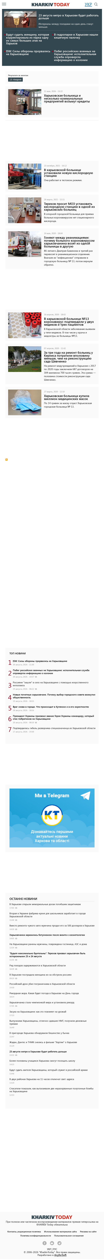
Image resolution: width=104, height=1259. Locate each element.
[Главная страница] (52, 1217)
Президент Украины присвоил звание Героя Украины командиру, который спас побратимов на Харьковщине (53, 717)
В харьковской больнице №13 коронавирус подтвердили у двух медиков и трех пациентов (69, 321)
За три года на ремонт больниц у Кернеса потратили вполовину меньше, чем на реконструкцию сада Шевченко (68, 356)
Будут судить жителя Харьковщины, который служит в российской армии (48, 1069)
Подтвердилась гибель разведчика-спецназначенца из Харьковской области (54, 728)
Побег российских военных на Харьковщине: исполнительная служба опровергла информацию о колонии (75, 55)
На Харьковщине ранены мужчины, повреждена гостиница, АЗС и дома (48, 944)
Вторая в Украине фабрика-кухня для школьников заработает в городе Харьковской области (47, 915)
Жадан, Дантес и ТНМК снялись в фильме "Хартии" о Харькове (43, 1042)
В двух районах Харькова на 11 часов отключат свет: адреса (41, 1079)
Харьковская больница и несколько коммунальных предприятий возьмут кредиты (67, 98)
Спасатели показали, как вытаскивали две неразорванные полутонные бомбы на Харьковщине (51, 1090)
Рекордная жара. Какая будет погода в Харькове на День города (44, 993)
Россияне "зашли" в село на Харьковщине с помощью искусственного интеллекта (50, 684)
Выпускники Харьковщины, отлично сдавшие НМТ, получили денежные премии (48, 1022)
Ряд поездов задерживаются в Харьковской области (37, 965)
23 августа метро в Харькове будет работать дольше (69, 16)
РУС (55, 1249)
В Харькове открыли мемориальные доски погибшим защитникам (45, 904)
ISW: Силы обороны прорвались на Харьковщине (28, 52)
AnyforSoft (60, 1255)
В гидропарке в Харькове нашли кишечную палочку (76, 35)
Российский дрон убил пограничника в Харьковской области (42, 983)
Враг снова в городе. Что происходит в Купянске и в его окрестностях (51, 706)
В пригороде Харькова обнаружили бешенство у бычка (39, 1032)
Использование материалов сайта (60, 1231)
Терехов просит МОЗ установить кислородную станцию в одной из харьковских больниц (69, 206)
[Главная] (51, 4)
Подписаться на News (6, 460)
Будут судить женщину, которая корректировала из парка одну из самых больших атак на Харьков (27, 38)
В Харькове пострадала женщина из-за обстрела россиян (40, 974)
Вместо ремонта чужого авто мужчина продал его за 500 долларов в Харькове (52, 925)
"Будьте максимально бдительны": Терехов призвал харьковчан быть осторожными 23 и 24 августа (47, 955)
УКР (88, 4)
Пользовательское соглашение (69, 1235)
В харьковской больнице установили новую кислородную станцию (68, 173)
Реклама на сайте (88, 1231)
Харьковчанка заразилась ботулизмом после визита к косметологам (47, 934)
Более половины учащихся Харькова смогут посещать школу (42, 1060)
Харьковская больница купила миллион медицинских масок (66, 397)
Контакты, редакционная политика (24, 1231)
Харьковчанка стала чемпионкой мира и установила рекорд (41, 1002)
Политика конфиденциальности (35, 1235)
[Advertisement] (52, 142)
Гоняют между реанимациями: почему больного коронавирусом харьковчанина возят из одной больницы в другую (69, 241)
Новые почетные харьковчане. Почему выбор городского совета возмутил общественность (54, 696)
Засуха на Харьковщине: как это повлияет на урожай (37, 1011)
